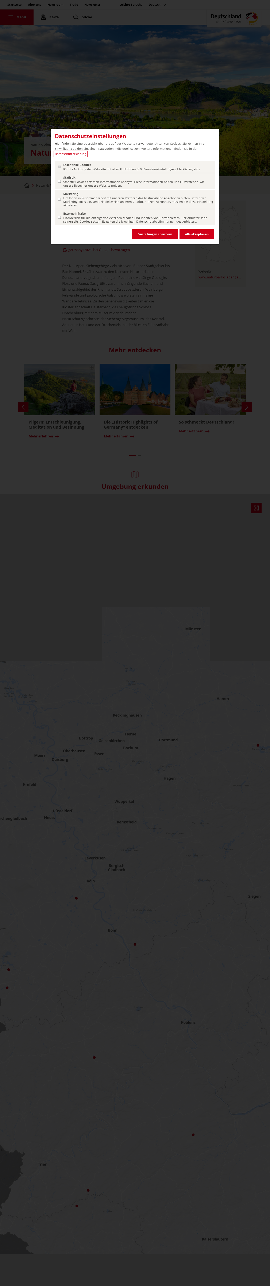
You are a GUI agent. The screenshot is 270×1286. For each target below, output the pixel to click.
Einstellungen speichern (155, 234)
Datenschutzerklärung (70, 154)
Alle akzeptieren (197, 234)
